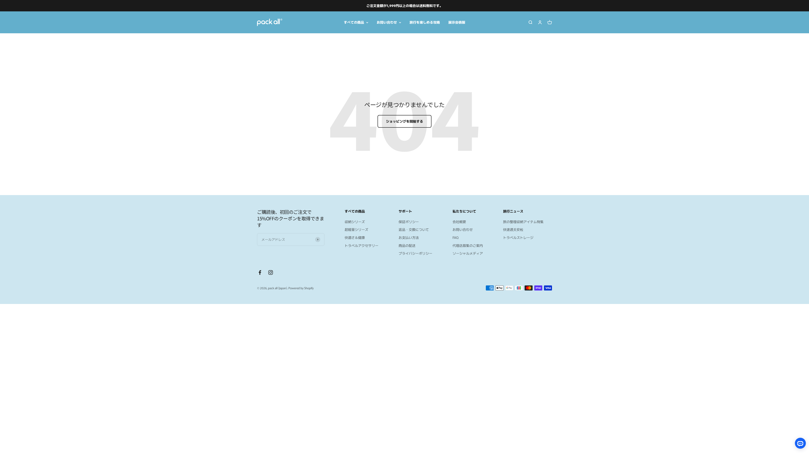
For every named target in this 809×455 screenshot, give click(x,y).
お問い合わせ (387, 22)
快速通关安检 (513, 229)
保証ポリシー (409, 221)
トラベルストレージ (518, 237)
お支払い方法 (409, 237)
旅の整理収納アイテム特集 (523, 221)
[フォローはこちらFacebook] (260, 272)
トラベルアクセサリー (361, 245)
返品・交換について (414, 229)
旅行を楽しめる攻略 (425, 22)
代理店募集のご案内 (468, 245)
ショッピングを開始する (404, 121)
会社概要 (459, 221)
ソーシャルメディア (468, 253)
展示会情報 (456, 22)
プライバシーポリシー (415, 253)
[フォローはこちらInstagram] (270, 272)
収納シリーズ (355, 221)
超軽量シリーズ (356, 229)
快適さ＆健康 (355, 237)
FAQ (455, 237)
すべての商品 (354, 22)
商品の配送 (407, 245)
